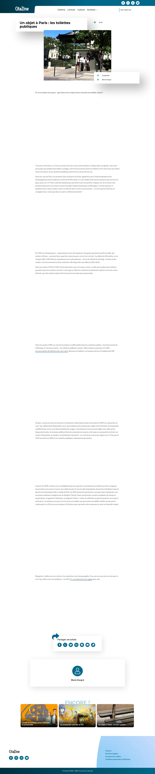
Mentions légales (111, 754)
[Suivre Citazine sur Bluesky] (138, 3)
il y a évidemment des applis (81, 579)
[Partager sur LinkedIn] (76, 645)
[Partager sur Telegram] (82, 645)
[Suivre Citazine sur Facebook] (123, 3)
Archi (101, 22)
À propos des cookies (113, 756)
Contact (108, 751)
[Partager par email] (87, 645)
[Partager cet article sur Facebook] (59, 645)
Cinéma (61, 10)
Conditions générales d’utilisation (117, 759)
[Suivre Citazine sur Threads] (133, 3)
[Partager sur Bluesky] (71, 645)
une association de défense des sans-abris (51, 351)
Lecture (71, 10)
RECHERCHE (126, 10)
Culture (81, 10)
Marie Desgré (106, 79)
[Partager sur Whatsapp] (65, 645)
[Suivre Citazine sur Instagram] (128, 3)
